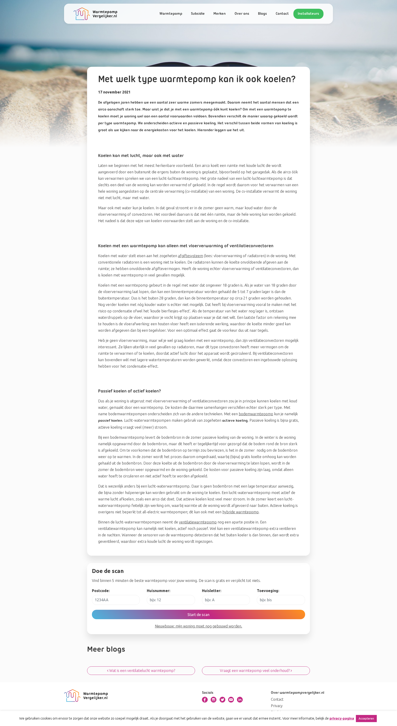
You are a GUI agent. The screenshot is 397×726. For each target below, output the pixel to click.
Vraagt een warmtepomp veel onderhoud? (255, 670)
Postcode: (101, 591)
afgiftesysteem (190, 256)
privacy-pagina (341, 718)
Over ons (242, 14)
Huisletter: (211, 591)
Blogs (262, 14)
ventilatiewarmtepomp (198, 522)
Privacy (277, 706)
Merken (219, 14)
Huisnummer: (158, 591)
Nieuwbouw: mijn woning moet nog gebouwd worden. (198, 626)
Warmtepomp (170, 14)
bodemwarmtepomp (256, 414)
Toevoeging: (268, 591)
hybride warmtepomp (240, 512)
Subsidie (198, 14)
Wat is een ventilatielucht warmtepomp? (141, 670)
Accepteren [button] (366, 718)
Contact (282, 14)
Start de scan (198, 615)
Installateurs (308, 14)
